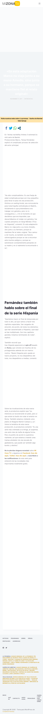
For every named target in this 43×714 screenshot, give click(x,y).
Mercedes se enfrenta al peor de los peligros (20, 682)
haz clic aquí (21, 456)
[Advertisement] (21, 29)
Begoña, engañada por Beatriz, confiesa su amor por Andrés (21, 671)
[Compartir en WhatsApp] (15, 128)
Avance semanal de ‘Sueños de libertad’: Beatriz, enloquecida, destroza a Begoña (20, 668)
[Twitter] (6, 647)
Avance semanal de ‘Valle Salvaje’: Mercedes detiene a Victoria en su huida (20, 677)
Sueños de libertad (36, 118)
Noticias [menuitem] (5, 638)
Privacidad (31, 698)
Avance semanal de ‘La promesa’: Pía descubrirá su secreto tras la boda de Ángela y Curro (19, 657)
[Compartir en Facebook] (6, 128)
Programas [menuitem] (15, 638)
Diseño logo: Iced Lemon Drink (39, 698)
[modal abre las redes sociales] (19, 128)
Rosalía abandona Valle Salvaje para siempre (20, 680)
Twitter (12, 456)
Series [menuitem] (23, 638)
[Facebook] (3, 647)
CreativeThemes (8, 711)
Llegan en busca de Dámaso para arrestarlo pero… (20, 679)
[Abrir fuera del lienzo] (39, 3)
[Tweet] (10, 128)
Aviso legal (24, 698)
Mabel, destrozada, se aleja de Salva (15, 670)
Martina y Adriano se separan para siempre (23, 659)
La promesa (24, 118)
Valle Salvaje (22, 121)
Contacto (16, 698)
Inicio (4, 695)
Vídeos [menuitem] (30, 638)
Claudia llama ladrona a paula (14, 673)
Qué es (9, 698)
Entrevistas (28, 99)
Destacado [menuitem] (6, 641)
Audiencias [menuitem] (16, 641)
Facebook (26, 453)
